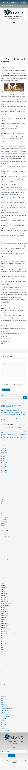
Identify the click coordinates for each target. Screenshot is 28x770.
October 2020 (3, 519)
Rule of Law (3, 696)
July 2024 (3, 456)
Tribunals (2, 720)
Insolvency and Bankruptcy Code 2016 (8, 633)
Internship (3, 641)
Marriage (2, 659)
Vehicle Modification (5, 730)
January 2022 (3, 488)
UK (2, 722)
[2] (21, 94)
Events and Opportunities (5, 603)
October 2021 (3, 495)
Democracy (3, 595)
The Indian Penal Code (5, 712)
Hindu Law (3, 619)
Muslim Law (3, 667)
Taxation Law (3, 706)
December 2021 (4, 491)
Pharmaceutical (4, 676)
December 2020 (4, 515)
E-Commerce (3, 597)
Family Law (11, 64)
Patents (2, 674)
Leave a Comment (4, 64)
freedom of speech (4, 611)
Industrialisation (4, 627)
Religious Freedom (4, 688)
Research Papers (4, 690)
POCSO (2, 678)
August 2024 (3, 454)
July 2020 (3, 525)
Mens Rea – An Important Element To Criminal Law (15, 441)
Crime (2, 583)
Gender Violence (4, 617)
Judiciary (2, 649)
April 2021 (3, 507)
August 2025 (3, 448)
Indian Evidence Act (4, 625)
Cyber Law (3, 591)
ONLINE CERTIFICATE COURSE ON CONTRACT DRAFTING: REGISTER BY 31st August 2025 (11, 406)
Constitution (3, 569)
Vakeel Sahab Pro (4, 728)
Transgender (3, 718)
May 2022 (3, 480)
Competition (3, 565)
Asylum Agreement (4, 542)
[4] (12, 194)
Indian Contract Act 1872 (5, 623)
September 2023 (4, 466)
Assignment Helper (4, 427)
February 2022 (3, 486)
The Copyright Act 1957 (5, 710)
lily (1, 431)
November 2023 (4, 462)
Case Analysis (3, 552)
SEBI (2, 700)
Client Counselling (4, 559)
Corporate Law (4, 577)
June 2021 (3, 503)
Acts (2, 532)
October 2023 (3, 464)
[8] (1, 341)
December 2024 (4, 450)
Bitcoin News (3, 544)
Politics (2, 680)
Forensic (2, 609)
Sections (2, 702)
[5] (12, 209)
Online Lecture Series (5, 672)
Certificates (3, 557)
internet (2, 639)
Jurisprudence (3, 651)
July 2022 (3, 476)
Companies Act (4, 561)
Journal (2, 645)
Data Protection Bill (4, 593)
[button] (14, 23)
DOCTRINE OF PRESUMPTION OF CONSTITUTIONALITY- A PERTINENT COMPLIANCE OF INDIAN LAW (13, 409)
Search (2, 395)
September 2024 (4, 452)
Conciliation (3, 567)
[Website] (22, 380)
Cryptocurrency (4, 587)
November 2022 (4, 470)
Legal (2, 657)
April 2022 (3, 482)
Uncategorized (3, 724)
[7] (15, 245)
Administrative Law (4, 534)
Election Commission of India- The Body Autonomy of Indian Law (13, 412)
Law (2, 653)
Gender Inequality (4, 613)
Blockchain (3, 546)
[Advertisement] (14, 39)
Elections (2, 599)
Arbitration (3, 538)
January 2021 (3, 513)
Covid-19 (3, 581)
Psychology (3, 684)
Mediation (3, 661)
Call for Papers (3, 551)
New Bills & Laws (4, 670)
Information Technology (5, 629)
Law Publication (4, 655)
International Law (4, 637)
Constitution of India (5, 571)
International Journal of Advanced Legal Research (17, 760)
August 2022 (3, 474)
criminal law (3, 585)
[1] (23, 93)
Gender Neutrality (4, 615)
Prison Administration (5, 682)
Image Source (3, 343)
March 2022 (3, 484)
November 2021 (4, 493)
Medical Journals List (5, 437)
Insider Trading (4, 631)
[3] (5, 159)
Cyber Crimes (3, 589)
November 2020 (4, 517)
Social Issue (3, 704)
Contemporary (3, 575)
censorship (3, 555)
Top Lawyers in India (5, 716)
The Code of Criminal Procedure (7, 708)
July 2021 (3, 501)
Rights (2, 694)
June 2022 (3, 478)
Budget (2, 548)
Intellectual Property (4, 635)
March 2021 (3, 509)
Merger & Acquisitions (5, 663)
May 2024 (3, 460)
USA (2, 726)
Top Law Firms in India (5, 714)
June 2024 (3, 458)
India (2, 621)
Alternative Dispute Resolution (6, 536)
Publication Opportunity (5, 686)
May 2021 (3, 505)
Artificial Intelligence (5, 540)
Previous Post (8, 351)
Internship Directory (4, 643)
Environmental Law (4, 601)
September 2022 (4, 472)
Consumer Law (4, 573)
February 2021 (3, 511)
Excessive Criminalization (5, 605)
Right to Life (3, 692)
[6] (18, 240)
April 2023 (3, 468)
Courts (2, 579)
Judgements (3, 647)
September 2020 (4, 521)
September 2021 (4, 497)
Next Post (20, 351)
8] (12, 269)
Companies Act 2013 (5, 563)
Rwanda (2, 698)
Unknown (3, 434)
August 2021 (3, 499)
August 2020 (3, 523)
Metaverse (3, 665)
